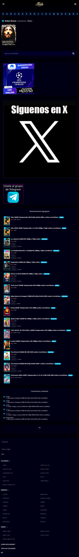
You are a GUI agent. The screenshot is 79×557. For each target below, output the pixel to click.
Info (3, 454)
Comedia (5, 502)
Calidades (5, 461)
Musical (42, 522)
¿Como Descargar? (8, 544)
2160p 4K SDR (44, 473)
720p (4, 477)
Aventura (6, 498)
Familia (5, 510)
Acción (5, 494)
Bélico (5, 518)
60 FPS (42, 477)
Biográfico (6, 522)
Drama (42, 506)
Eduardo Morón (9, 417)
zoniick (7, 396)
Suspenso (43, 510)
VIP (2, 552)
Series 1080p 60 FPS (9, 539)
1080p (4, 465)
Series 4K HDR (44, 531)
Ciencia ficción (45, 498)
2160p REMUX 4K (8, 473)
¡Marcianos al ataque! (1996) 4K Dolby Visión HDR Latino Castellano (28, 398)
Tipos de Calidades (8, 548)
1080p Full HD (44, 465)
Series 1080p (7, 531)
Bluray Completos (9, 485)
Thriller (43, 518)
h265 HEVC (6, 481)
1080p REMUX (44, 481)
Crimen (42, 502)
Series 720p (6, 535)
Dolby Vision (44, 469)
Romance (43, 514)
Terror (5, 506)
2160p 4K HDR (7, 469)
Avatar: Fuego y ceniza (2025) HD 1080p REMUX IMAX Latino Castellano (29, 406)
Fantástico (6, 514)
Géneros (4, 490)
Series (3, 527)
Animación (43, 494)
